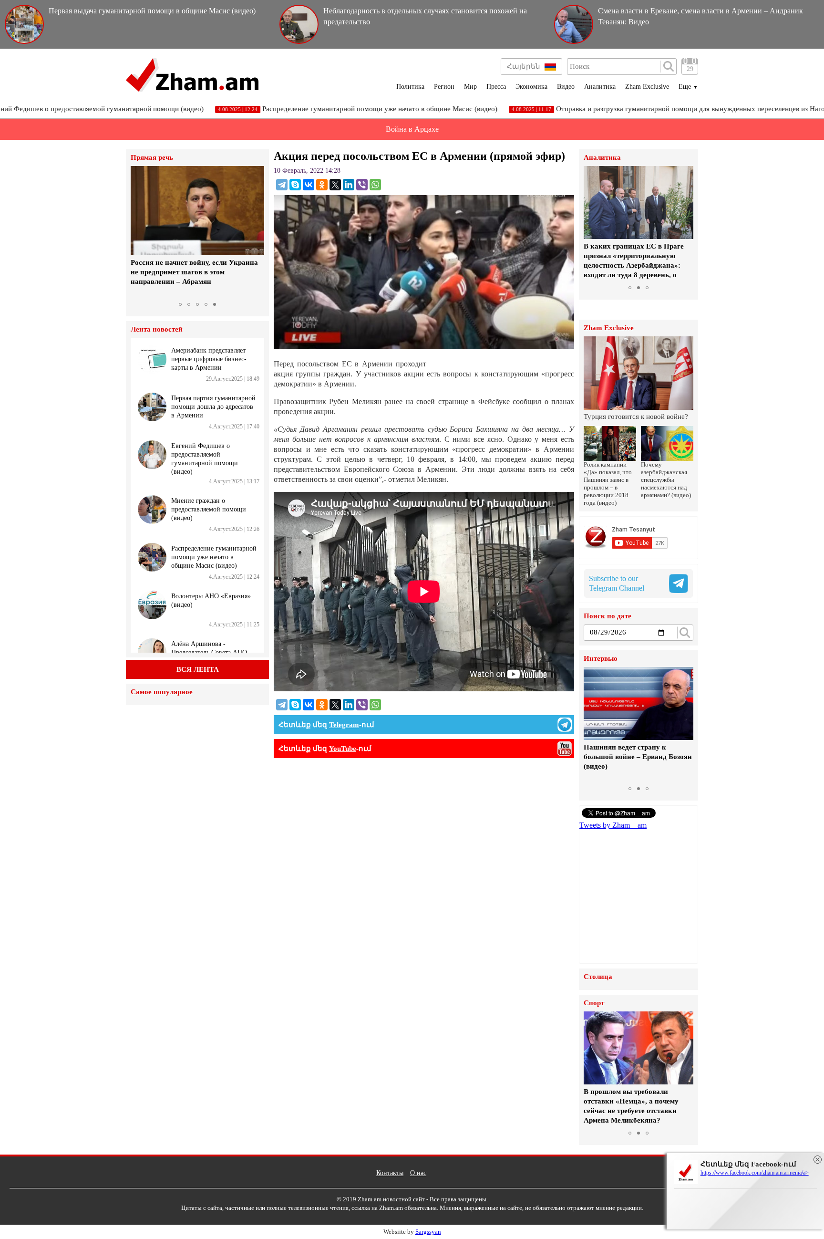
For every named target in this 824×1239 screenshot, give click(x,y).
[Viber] (362, 184)
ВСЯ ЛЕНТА (197, 669)
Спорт (594, 1003)
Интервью (600, 658)
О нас (418, 1173)
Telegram (344, 725)
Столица (598, 976)
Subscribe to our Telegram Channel (616, 583)
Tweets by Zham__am (613, 825)
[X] (335, 184)
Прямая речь (152, 157)
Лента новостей (157, 329)
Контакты (389, 1173)
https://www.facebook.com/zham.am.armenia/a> (754, 1173)
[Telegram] (282, 184)
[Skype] (295, 184)
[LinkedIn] (348, 184)
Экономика (531, 86)
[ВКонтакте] (308, 184)
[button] (139, 231)
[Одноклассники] (322, 184)
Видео (566, 86)
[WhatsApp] (375, 184)
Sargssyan (428, 1231)
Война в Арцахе (412, 129)
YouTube (342, 748)
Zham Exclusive (647, 86)
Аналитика (600, 86)
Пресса (496, 86)
